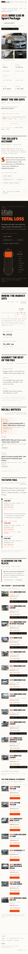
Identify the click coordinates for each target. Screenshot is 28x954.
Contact (22, 1)
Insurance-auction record (9, 8)
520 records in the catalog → (10, 771)
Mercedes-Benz (13, 938)
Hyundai (3, 938)
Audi (22, 938)
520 (25, 8)
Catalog (16, 1)
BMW (21, 8)
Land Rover (16, 940)
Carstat (3, 943)
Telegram (20, 950)
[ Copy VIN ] (14, 123)
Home (12, 1)
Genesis (3, 940)
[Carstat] (5, 2)
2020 (4, 10)
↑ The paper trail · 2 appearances (12, 579)
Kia (7, 938)
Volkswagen (9, 940)
